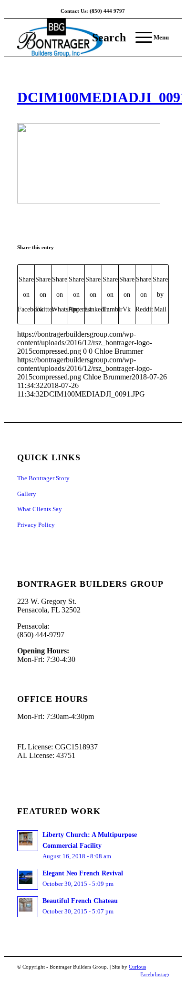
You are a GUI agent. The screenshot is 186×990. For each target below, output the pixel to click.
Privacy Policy (36, 524)
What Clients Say (39, 509)
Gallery (26, 493)
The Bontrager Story (43, 478)
